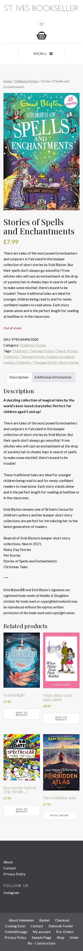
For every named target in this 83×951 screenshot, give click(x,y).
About (8, 862)
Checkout (62, 920)
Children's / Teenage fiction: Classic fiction (44, 351)
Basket (44, 920)
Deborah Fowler (60, 926)
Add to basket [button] (22, 713)
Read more (59, 815)
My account (42, 932)
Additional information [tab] (52, 377)
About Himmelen (21, 920)
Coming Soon (15, 926)
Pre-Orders (65, 932)
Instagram (11, 893)
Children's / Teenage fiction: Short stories (47, 362)
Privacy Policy (14, 874)
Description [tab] (19, 377)
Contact (9, 868)
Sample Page (41, 937)
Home (7, 81)
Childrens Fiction (26, 81)
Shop (60, 937)
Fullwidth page (16, 932)
